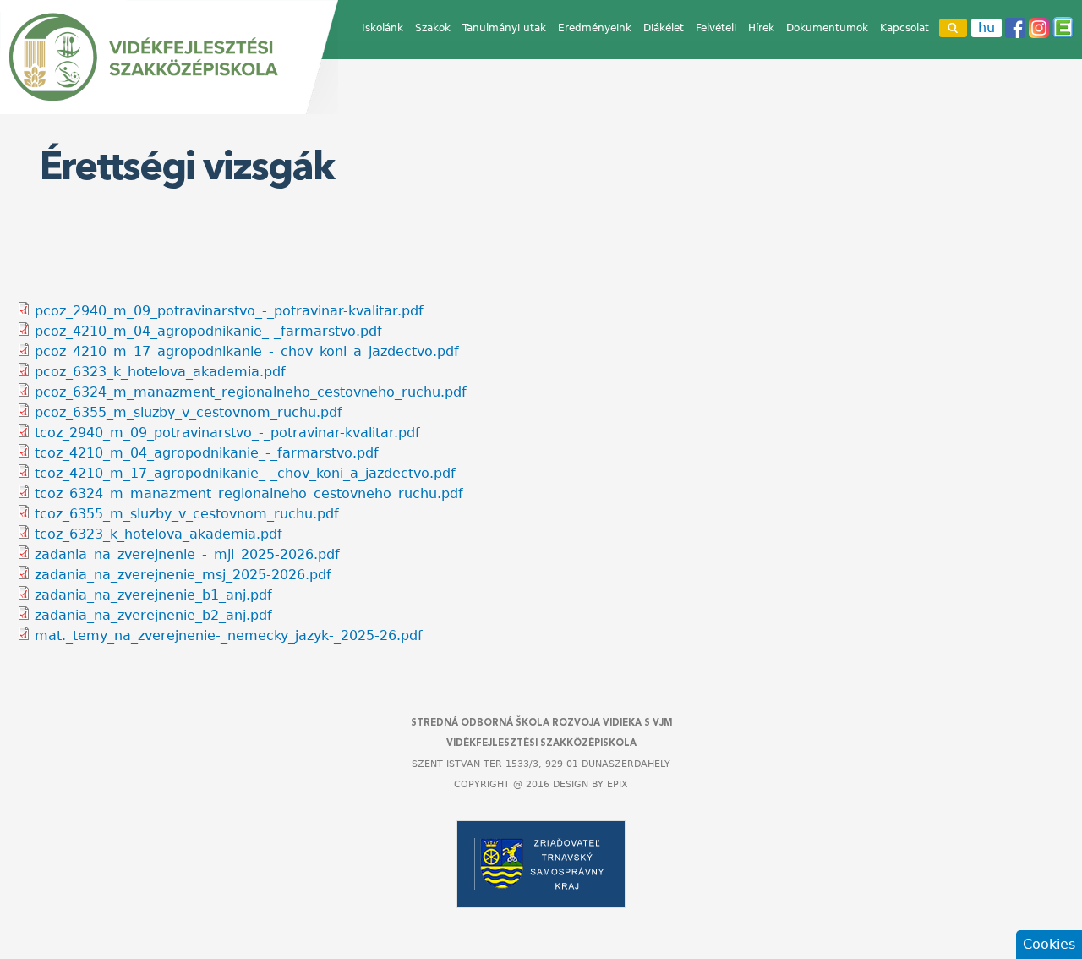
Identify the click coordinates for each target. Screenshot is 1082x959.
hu (986, 27)
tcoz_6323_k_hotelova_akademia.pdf (158, 534)
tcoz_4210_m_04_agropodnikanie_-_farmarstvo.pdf (207, 453)
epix (617, 784)
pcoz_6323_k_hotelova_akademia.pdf (160, 372)
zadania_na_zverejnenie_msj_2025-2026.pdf (183, 575)
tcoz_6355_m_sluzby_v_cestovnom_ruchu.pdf (187, 514)
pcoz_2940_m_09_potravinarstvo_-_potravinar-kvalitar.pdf (229, 311)
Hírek (761, 28)
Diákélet (663, 28)
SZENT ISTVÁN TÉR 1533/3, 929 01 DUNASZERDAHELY (541, 764)
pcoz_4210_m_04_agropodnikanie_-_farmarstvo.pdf (208, 331)
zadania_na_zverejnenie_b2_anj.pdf (153, 615)
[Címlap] (169, 57)
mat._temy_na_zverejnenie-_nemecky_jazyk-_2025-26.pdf (229, 635)
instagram (1039, 28)
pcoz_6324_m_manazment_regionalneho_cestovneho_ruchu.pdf (251, 392)
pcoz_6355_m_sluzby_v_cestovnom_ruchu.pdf (188, 412)
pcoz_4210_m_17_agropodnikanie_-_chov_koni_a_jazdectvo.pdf (247, 351)
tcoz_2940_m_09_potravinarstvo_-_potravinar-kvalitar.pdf (227, 433)
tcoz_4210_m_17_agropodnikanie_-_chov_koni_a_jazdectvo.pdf (245, 473)
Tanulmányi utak (504, 28)
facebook (1015, 28)
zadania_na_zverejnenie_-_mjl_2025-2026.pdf (187, 554)
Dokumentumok (827, 28)
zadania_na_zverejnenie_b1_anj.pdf (153, 595)
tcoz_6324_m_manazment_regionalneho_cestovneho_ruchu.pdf (249, 493)
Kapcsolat (904, 28)
